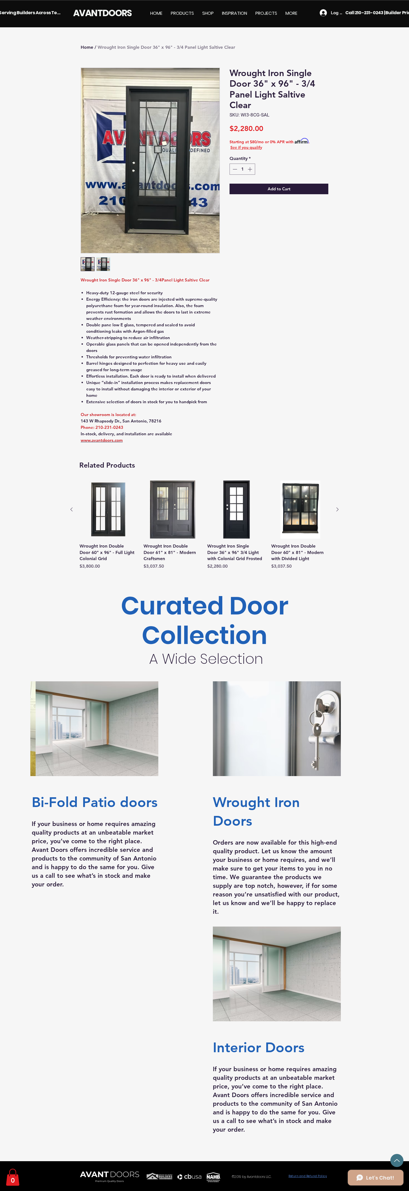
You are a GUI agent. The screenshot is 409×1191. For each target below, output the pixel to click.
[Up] (396, 1160)
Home (87, 47)
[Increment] (250, 169)
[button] (182, 13)
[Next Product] (337, 509)
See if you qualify (246, 147)
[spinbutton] (242, 169)
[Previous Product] (71, 509)
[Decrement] (234, 169)
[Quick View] (109, 509)
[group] (204, 525)
